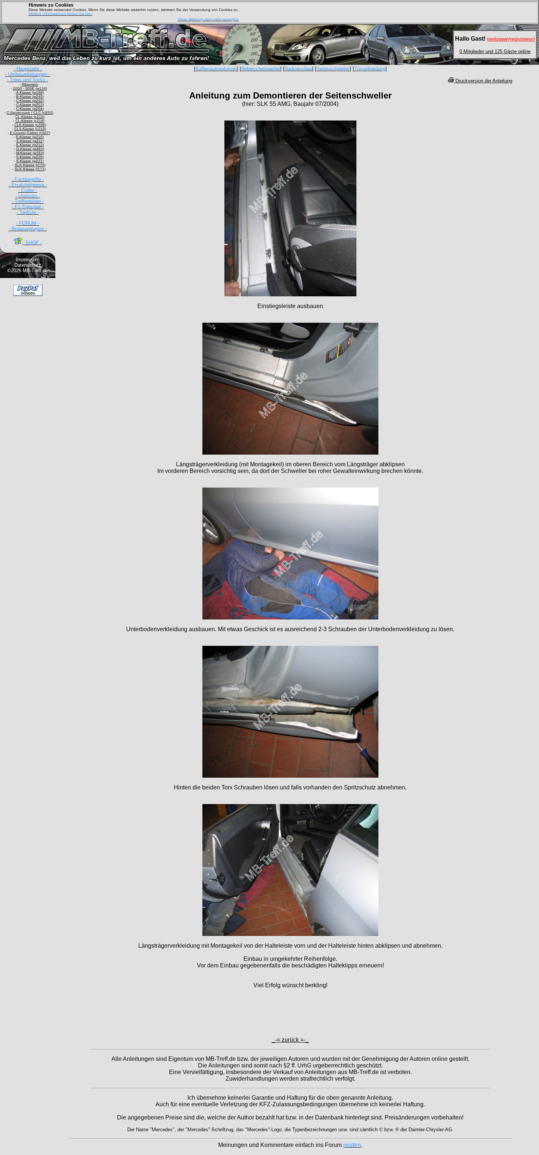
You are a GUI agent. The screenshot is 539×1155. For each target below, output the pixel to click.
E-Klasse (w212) (30, 145)
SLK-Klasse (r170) (30, 165)
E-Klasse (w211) (30, 141)
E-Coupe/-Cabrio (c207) (30, 133)
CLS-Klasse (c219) (30, 129)
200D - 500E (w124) (30, 88)
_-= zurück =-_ (290, 1040)
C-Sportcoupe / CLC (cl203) (30, 113)
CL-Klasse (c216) (29, 121)
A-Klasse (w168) (30, 92)
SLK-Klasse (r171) (30, 169)
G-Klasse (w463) (30, 149)
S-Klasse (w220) (30, 157)
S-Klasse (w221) (30, 161)
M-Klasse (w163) (30, 153)
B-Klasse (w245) (30, 97)
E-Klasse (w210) (30, 137)
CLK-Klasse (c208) (30, 125)
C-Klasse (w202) (30, 101)
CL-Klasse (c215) (29, 117)
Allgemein (30, 84)
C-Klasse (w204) (30, 109)
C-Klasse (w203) (30, 105)
